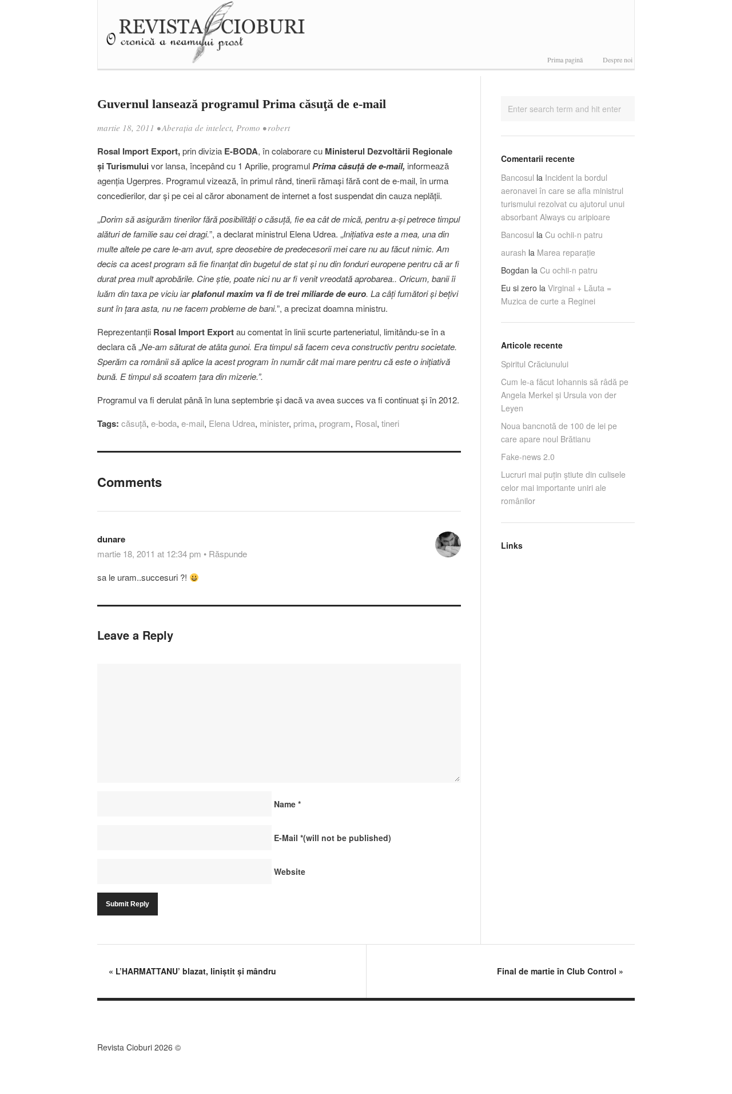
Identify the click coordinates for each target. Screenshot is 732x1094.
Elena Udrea (232, 423)
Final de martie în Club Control (560, 971)
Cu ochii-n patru (574, 234)
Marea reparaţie (566, 252)
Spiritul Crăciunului (534, 364)
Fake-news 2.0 (528, 456)
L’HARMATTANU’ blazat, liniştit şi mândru (192, 971)
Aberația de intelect (197, 127)
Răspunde (228, 554)
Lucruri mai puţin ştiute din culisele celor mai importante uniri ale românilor (563, 487)
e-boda (164, 423)
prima (304, 423)
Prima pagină (565, 59)
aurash (513, 252)
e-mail (192, 423)
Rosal (366, 423)
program (335, 423)
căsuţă (133, 423)
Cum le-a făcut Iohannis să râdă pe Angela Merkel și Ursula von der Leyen (564, 395)
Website (289, 871)
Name (287, 804)
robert (279, 127)
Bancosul (517, 177)
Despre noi (617, 59)
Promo (248, 127)
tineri (390, 423)
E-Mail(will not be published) (332, 837)
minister (274, 423)
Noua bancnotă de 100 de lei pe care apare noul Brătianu (559, 432)
